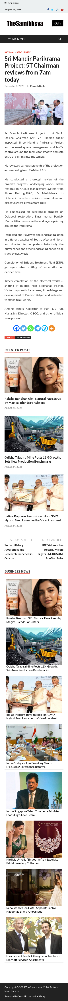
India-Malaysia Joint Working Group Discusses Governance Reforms (29, 764)
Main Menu (19, 39)
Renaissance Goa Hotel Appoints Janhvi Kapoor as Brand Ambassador (31, 909)
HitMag (40, 996)
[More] (52, 328)
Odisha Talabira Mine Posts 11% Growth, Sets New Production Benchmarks (33, 459)
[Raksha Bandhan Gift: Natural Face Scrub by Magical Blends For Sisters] (34, 394)
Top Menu (14, 3)
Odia (57, 23)
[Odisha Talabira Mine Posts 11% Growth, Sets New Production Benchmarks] (34, 453)
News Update (24, 52)
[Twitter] (52, 9)
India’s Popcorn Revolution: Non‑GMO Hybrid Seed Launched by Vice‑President (33, 518)
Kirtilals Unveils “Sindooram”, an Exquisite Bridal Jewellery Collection (32, 861)
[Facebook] (48, 9)
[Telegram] (37, 328)
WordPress (24, 996)
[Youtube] (62, 9)
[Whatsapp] (30, 328)
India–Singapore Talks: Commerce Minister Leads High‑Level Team (33, 813)
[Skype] (45, 328)
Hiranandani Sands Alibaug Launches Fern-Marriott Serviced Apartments (33, 957)
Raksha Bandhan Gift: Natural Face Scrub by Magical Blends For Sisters (33, 401)
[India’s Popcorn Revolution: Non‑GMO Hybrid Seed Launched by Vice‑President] (34, 512)
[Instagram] (57, 9)
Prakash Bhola (37, 86)
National (10, 52)
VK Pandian (23, 337)
